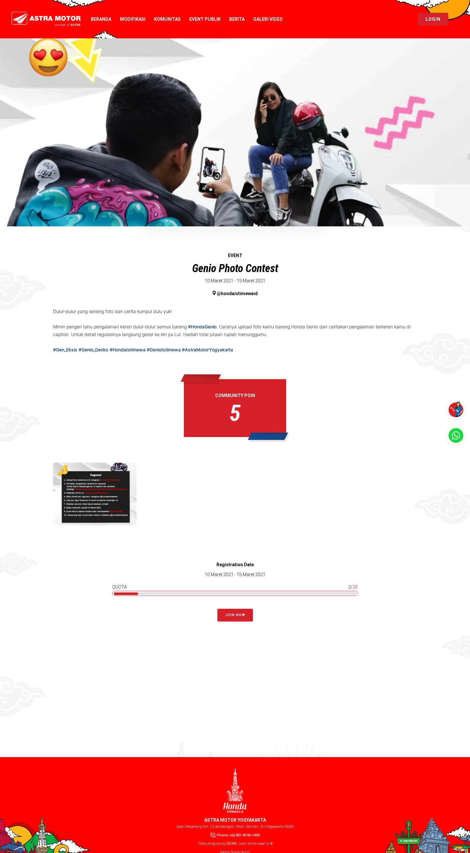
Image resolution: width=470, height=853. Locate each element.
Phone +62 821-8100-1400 (238, 835)
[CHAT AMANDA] (456, 410)
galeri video (268, 19)
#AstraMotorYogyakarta (207, 349)
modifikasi (132, 19)
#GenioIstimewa (164, 349)
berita (237, 19)
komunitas (167, 19)
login (433, 19)
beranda (101, 19)
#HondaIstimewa (127, 349)
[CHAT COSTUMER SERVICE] (456, 435)
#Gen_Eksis (65, 349)
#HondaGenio (202, 326)
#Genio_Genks (93, 349)
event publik (205, 19)
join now (235, 615)
